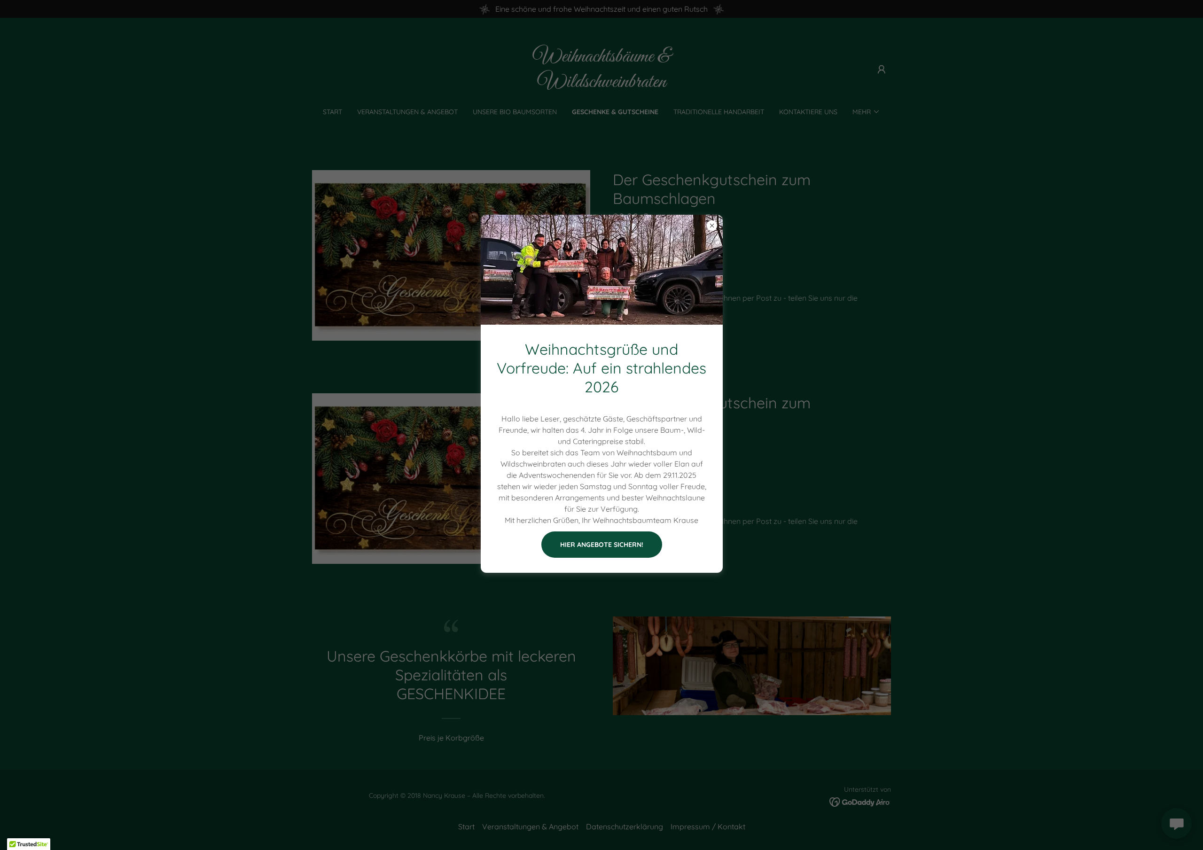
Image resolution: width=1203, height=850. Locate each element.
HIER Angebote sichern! (601, 544)
